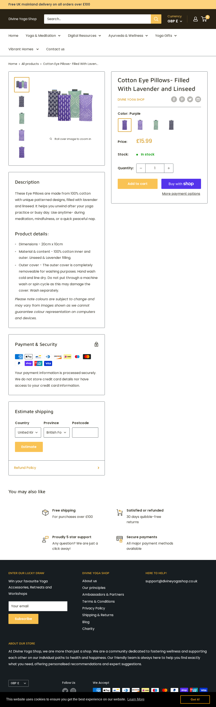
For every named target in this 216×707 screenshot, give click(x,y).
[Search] (156, 19)
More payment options (181, 193)
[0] (204, 19)
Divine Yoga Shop (131, 99)
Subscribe (23, 618)
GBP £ (15, 683)
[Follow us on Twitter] (65, 691)
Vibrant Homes (21, 49)
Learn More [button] (135, 699)
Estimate (28, 446)
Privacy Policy (93, 608)
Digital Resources (82, 35)
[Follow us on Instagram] (73, 691)
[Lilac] (140, 125)
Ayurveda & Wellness (125, 35)
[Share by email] (198, 99)
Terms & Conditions (98, 601)
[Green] (156, 125)
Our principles (93, 587)
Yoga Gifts (163, 35)
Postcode (80, 422)
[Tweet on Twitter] (190, 99)
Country (22, 422)
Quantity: (126, 168)
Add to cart (137, 183)
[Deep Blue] (171, 125)
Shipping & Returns (97, 615)
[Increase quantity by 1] (168, 168)
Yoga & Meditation (41, 35)
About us (89, 581)
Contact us (55, 49)
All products (30, 64)
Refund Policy (25, 467)
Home (13, 35)
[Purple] (124, 125)
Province (51, 422)
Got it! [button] (195, 699)
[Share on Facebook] (174, 99)
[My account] (195, 19)
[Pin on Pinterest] (182, 99)
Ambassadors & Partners (103, 594)
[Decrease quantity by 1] (140, 168)
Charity (88, 628)
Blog (85, 622)
